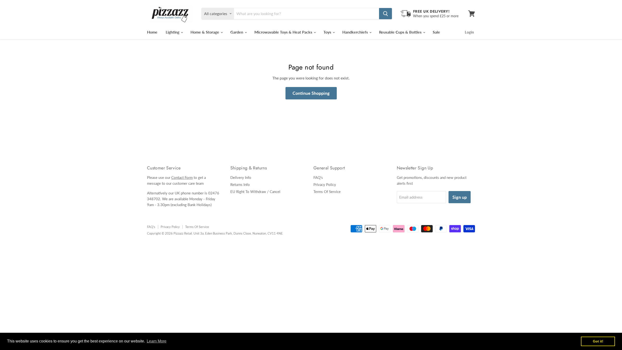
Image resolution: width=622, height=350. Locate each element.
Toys (327, 32)
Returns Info (240, 184)
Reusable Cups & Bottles (401, 32)
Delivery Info (240, 177)
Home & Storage (205, 32)
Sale (436, 32)
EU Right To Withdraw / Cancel (255, 191)
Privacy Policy (324, 184)
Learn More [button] (156, 341)
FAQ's (318, 177)
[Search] (385, 13)
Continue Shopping (311, 93)
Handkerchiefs (355, 32)
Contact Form (182, 177)
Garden (237, 32)
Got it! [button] (598, 341)
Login (469, 32)
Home (152, 32)
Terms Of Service (327, 191)
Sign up (459, 197)
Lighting (173, 32)
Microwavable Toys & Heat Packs (283, 32)
